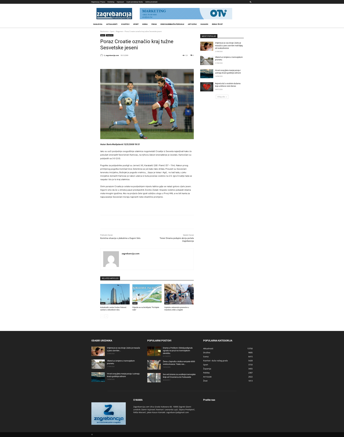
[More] (143, 62)
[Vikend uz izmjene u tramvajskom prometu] (206, 60)
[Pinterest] (130, 62)
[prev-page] (102, 316)
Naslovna (97, 24)
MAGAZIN (204, 24)
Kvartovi (125, 24)
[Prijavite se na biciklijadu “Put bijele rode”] (147, 294)
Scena (145, 24)
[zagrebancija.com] (102, 55)
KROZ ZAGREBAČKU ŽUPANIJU (172, 24)
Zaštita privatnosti (151, 2)
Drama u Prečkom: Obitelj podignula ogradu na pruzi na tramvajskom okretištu (178, 350)
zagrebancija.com (112, 55)
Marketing (110, 2)
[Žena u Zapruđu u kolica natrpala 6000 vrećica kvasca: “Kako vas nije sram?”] (154, 365)
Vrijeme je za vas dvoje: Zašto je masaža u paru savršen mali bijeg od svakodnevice (229, 45)
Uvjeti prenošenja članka (134, 2)
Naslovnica (104, 31)
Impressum (120, 2)
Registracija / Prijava (98, 2)
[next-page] (106, 316)
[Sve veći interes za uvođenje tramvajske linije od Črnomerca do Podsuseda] (154, 377)
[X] (124, 62)
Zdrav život (217, 24)
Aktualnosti (111, 24)
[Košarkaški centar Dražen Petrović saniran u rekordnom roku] (115, 294)
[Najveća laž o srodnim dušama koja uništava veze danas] (206, 86)
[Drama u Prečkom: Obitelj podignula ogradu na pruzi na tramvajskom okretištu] (154, 351)
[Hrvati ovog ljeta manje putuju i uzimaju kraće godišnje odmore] (206, 73)
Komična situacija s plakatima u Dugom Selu (120, 238)
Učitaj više (221, 97)
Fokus (154, 24)
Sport (136, 24)
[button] (251, 2)
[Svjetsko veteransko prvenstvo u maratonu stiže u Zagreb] (179, 294)
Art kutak (192, 24)
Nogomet (119, 31)
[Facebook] (118, 62)
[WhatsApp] (136, 62)
